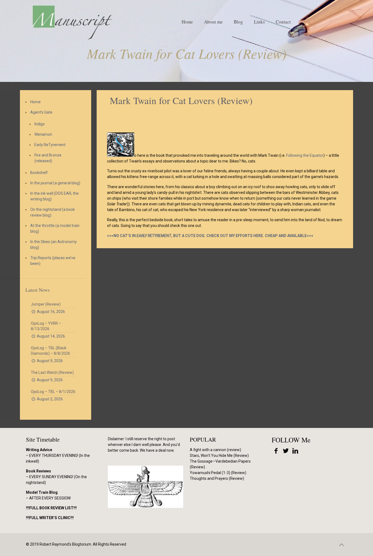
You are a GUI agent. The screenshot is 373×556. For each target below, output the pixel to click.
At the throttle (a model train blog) (54, 228)
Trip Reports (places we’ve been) (52, 261)
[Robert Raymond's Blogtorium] (72, 22)
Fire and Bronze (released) (47, 158)
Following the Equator (304, 155)
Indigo (39, 124)
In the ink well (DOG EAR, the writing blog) (54, 196)
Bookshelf (39, 172)
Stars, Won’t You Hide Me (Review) (219, 455)
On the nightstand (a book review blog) (52, 212)
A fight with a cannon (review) (215, 450)
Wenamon (43, 134)
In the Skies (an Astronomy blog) (53, 244)
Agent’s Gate (41, 112)
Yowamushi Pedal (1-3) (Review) (218, 473)
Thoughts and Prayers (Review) (217, 478)
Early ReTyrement (50, 145)
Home (35, 102)
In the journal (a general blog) (55, 183)
